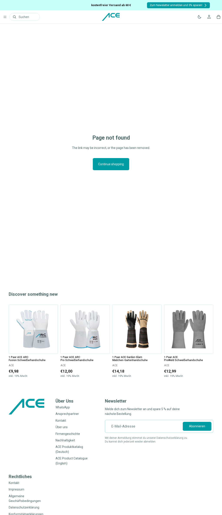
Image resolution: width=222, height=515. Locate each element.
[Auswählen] (51, 347)
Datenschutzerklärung (24, 507)
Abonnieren (197, 426)
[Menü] (5, 17)
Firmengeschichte (68, 434)
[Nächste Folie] (53, 329)
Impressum (16, 489)
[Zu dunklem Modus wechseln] (199, 17)
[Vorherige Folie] (13, 329)
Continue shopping (111, 164)
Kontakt (61, 420)
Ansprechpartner (67, 414)
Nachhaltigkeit (65, 440)
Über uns (62, 427)
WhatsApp (63, 407)
